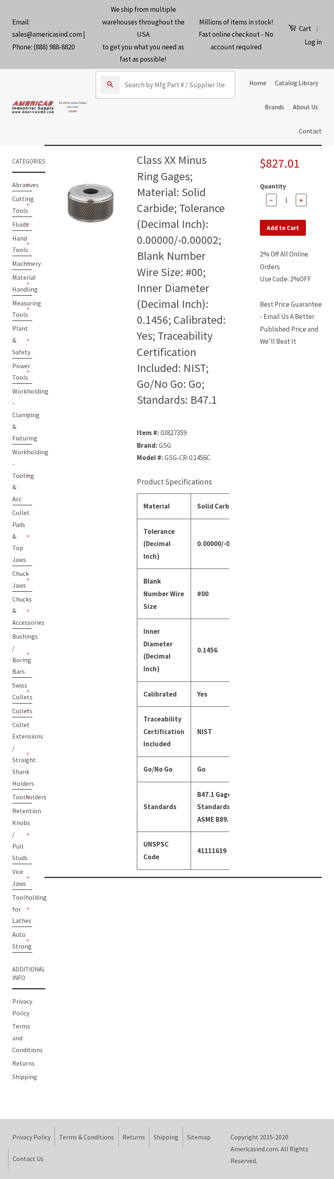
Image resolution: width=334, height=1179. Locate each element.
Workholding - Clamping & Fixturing (18, 414)
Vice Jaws (18, 877)
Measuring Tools (18, 309)
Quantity (273, 186)
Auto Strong (18, 940)
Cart (304, 28)
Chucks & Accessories (18, 611)
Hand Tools (18, 244)
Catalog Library (296, 83)
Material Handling (18, 283)
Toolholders (18, 797)
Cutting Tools (18, 205)
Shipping (24, 1077)
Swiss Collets (18, 691)
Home (257, 83)
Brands (274, 107)
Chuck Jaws (18, 579)
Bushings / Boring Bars (18, 653)
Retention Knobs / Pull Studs (18, 834)
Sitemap (199, 1137)
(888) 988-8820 (54, 46)
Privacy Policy (31, 1137)
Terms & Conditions (86, 1137)
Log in (313, 42)
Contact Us (28, 1159)
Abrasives (18, 185)
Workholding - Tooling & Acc (18, 475)
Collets (18, 711)
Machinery (18, 263)
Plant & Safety (18, 340)
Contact (310, 131)
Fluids (18, 224)
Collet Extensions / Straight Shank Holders (18, 754)
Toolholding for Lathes (18, 909)
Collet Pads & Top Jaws (18, 536)
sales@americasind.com (47, 34)
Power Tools (18, 372)
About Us (305, 107)
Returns (23, 1063)
